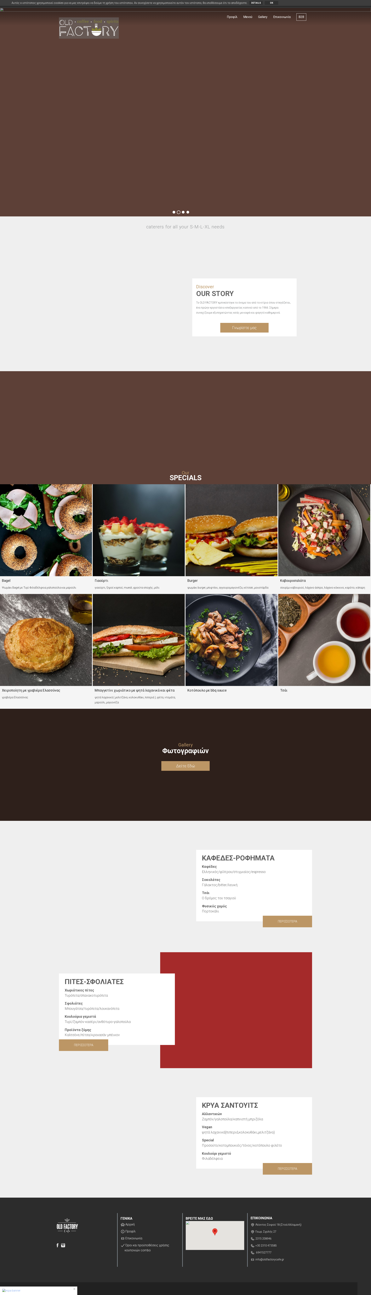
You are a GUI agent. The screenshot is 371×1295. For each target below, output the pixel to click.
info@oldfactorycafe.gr (269, 1259)
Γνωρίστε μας (244, 327)
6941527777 (263, 1252)
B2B (301, 17)
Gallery (262, 17)
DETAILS (256, 3)
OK (271, 3)
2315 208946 (263, 1238)
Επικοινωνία (282, 17)
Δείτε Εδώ (185, 766)
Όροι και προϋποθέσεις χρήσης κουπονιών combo (147, 1247)
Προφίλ (232, 17)
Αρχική (130, 1224)
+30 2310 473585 (266, 1245)
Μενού (247, 17)
